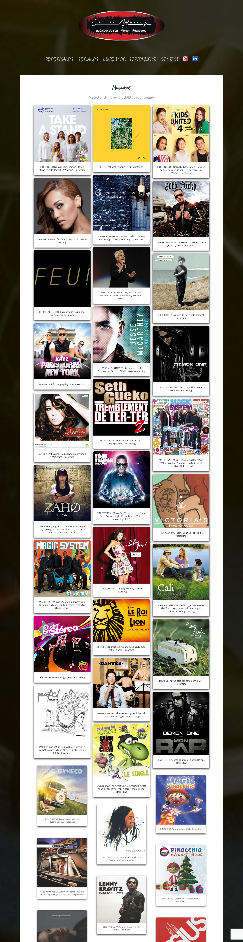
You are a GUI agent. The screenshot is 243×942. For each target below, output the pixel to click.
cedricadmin (145, 97)
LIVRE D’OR (114, 59)
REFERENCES (59, 59)
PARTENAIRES (143, 59)
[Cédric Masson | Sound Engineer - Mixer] (121, 27)
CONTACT (169, 59)
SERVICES (88, 59)
